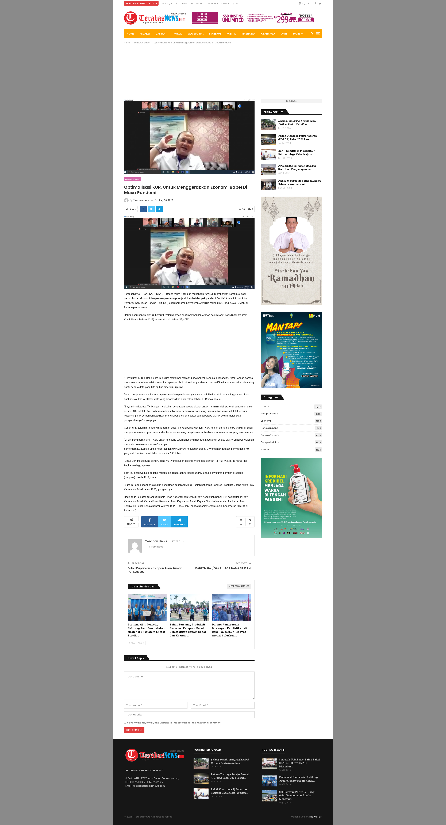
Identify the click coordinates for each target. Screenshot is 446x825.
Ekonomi (215, 33)
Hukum (178, 33)
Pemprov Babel (132, 179)
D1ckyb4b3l (315, 816)
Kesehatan (248, 33)
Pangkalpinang (269, 428)
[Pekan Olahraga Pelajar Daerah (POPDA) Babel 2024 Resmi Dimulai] (268, 139)
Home (130, 33)
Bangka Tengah (270, 435)
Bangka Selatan (270, 442)
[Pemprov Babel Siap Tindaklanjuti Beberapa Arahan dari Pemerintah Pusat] (268, 184)
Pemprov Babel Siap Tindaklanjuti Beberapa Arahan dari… (299, 182)
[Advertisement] (223, 72)
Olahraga (268, 33)
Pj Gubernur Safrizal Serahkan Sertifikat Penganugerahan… (297, 167)
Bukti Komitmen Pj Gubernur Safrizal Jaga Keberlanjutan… (296, 152)
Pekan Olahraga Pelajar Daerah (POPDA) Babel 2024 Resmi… (297, 137)
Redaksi (145, 33)
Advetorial (196, 33)
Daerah (161, 33)
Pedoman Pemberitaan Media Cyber (217, 3)
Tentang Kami (169, 3)
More (296, 33)
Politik (231, 33)
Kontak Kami (186, 3)
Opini (284, 33)
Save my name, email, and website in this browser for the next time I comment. (174, 722)
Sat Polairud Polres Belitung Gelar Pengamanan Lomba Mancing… (296, 795)
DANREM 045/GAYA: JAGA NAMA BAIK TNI (223, 568)
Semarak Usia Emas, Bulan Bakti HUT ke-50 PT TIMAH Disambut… (299, 763)
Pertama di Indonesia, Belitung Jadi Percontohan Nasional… (298, 778)
